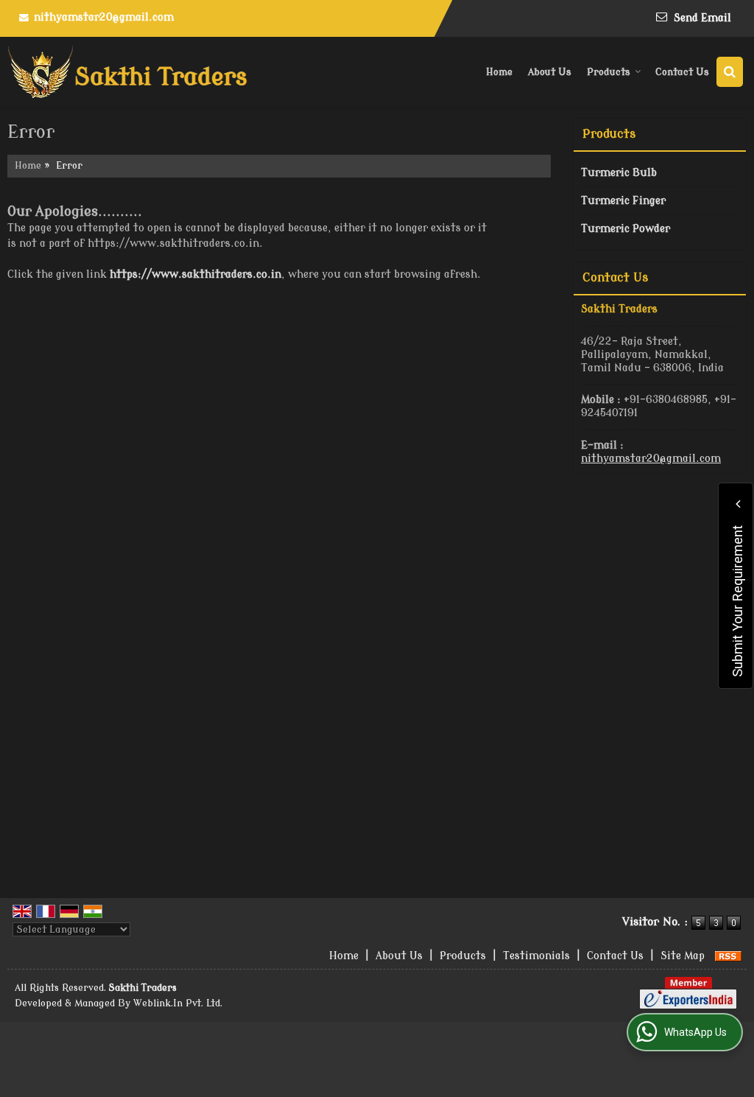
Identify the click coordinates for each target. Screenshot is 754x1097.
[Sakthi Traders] (127, 71)
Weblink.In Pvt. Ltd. (177, 1003)
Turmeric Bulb (619, 172)
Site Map (682, 955)
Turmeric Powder (625, 228)
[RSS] (728, 955)
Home (499, 71)
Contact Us (682, 71)
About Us (549, 71)
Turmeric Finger (623, 200)
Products (608, 71)
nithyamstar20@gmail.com (104, 17)
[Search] (729, 72)
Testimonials (536, 955)
